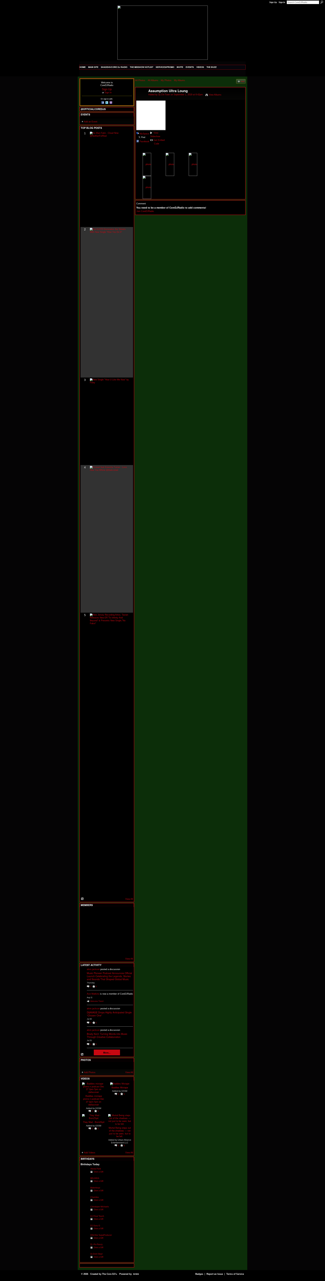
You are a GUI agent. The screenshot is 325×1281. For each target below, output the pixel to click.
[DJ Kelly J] (85, 913)
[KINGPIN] (93, 941)
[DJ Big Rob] (85, 950)
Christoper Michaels (99, 1206)
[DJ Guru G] (85, 1231)
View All (129, 899)
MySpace (144, 133)
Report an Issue (215, 1274)
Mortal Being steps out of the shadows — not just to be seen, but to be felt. (120, 1132)
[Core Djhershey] (126, 950)
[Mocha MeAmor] (126, 932)
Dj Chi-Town (164, 94)
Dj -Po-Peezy (96, 1244)
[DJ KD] (101, 923)
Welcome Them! (97, 1001)
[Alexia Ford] (85, 1174)
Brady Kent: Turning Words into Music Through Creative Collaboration (107, 1035)
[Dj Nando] (118, 932)
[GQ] (93, 932)
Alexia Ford (95, 1169)
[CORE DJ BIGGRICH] (109, 923)
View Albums (215, 94)
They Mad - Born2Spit (93, 1122)
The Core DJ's (109, 1274)
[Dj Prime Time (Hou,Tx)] (93, 950)
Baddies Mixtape (120, 1087)
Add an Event (90, 121)
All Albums (153, 80)
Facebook (144, 141)
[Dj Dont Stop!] (85, 1259)
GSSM (98, 1108)
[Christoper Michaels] (85, 1212)
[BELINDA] (85, 1183)
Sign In (282, 2)
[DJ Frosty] (93, 913)
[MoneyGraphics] (118, 941)
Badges (199, 1274)
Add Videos (89, 1152)
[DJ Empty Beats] (118, 923)
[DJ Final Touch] (85, 1221)
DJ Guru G (95, 1225)
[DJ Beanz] (93, 923)
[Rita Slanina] (85, 941)
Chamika (94, 1197)
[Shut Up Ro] (126, 941)
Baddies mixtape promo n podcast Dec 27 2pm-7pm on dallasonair (93, 1100)
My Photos (166, 80)
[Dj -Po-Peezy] (85, 1249)
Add (242, 81)
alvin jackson (93, 969)
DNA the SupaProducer (101, 1235)
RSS (82, 898)
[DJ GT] (109, 932)
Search (321, 2)
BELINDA (94, 1178)
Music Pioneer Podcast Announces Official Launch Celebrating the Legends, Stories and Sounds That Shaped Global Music (109, 976)
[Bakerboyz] (85, 1193)
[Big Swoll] (118, 913)
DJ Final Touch (97, 1216)
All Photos (140, 80)
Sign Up (273, 2)
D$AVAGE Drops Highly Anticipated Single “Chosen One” (109, 1014)
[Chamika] (85, 1202)
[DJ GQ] (118, 950)
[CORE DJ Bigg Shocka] (85, 923)
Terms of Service (235, 1274)
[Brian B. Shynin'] (101, 932)
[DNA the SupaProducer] (85, 1240)
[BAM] (109, 950)
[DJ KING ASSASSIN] (126, 923)
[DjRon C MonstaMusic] (109, 941)
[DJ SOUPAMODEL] (101, 950)
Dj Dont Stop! (96, 1254)
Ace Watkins (93, 994)
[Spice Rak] (85, 932)
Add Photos (89, 1072)
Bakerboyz (95, 1188)
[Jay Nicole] (101, 941)
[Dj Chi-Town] (140, 98)
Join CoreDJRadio (145, 211)
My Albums (179, 80)
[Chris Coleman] (109, 913)
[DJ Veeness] (126, 913)
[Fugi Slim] (101, 913)
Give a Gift (98, 1172)
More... (107, 1052)
